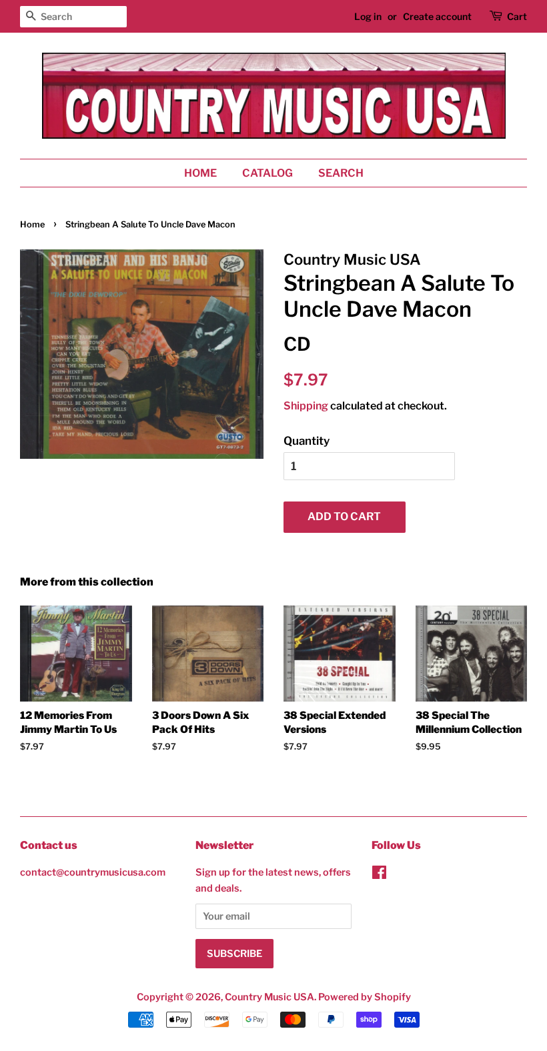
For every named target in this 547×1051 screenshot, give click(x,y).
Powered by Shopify (364, 997)
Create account (437, 16)
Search (341, 173)
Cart (517, 16)
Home (200, 173)
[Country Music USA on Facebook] (379, 875)
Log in (368, 16)
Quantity (307, 440)
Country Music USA (269, 997)
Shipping (306, 405)
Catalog (267, 173)
